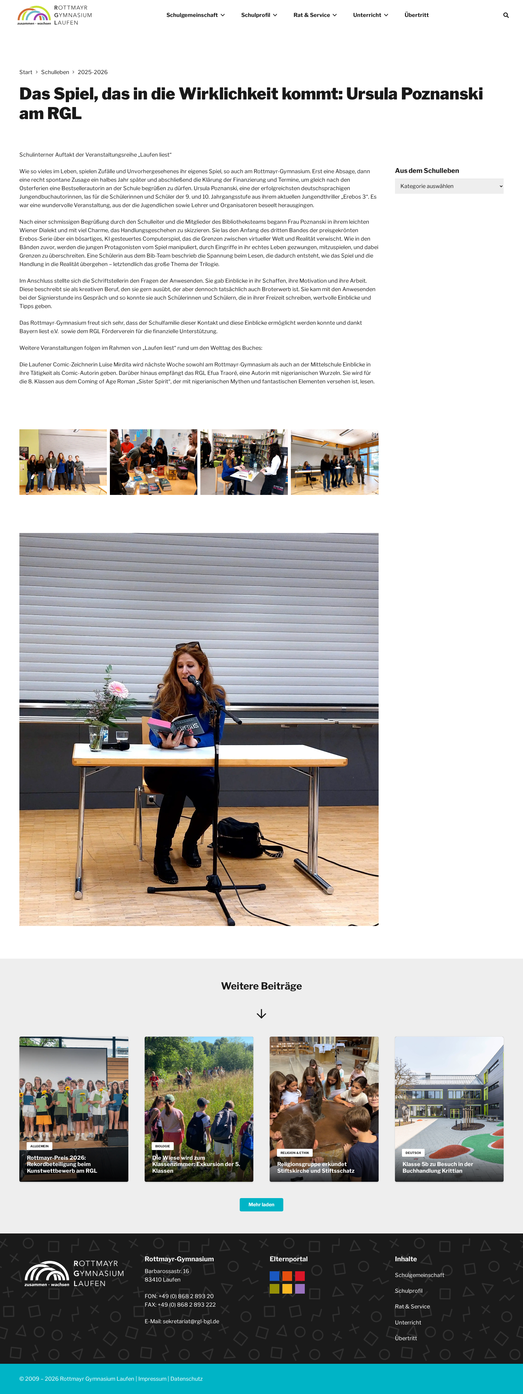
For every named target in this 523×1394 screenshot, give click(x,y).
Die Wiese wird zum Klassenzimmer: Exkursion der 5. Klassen (196, 1164)
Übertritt (406, 1338)
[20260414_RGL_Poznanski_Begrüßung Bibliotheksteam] (334, 462)
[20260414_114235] (153, 462)
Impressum (152, 1379)
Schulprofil (409, 1291)
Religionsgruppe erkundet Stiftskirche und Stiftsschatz (315, 1167)
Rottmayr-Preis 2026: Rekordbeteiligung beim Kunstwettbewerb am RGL (62, 1164)
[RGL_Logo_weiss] (54, 15)
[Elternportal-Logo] (324, 1282)
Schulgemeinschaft (419, 1275)
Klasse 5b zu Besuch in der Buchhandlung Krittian (438, 1167)
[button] (221, 15)
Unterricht (408, 1322)
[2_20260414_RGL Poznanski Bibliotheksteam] (63, 462)
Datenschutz (186, 1379)
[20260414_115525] (244, 462)
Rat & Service (412, 1306)
